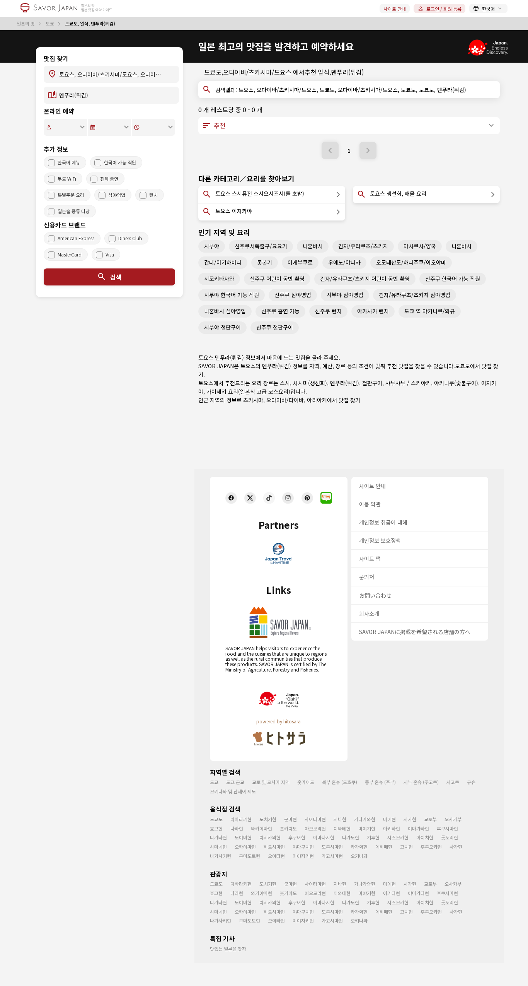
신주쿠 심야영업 (292, 295)
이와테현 (342, 828)
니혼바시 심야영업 (225, 311)
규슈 (471, 782)
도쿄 (50, 23)
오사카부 (453, 819)
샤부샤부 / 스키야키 (408, 383)
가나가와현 (364, 819)
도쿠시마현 (332, 846)
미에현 (389, 819)
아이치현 (424, 837)
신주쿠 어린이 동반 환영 (277, 278)
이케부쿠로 (300, 262)
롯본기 (264, 262)
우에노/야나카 (344, 262)
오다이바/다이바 (285, 400)
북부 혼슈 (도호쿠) (339, 782)
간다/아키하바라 (223, 262)
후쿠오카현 (431, 846)
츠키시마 (253, 400)
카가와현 (359, 846)
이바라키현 (241, 819)
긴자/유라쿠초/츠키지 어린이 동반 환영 (365, 278)
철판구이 (372, 383)
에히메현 (383, 846)
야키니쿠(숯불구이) (456, 383)
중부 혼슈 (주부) (380, 782)
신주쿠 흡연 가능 (280, 311)
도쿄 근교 (235, 782)
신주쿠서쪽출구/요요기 (261, 246)
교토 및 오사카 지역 (271, 782)
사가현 (456, 846)
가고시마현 (332, 856)
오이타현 (276, 856)
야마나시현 (323, 837)
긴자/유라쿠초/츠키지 (363, 246)
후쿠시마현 (447, 828)
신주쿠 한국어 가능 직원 (452, 278)
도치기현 (267, 819)
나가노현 (350, 837)
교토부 (430, 819)
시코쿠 (452, 782)
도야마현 (243, 837)
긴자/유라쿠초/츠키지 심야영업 (414, 295)
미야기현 (366, 828)
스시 (285, 383)
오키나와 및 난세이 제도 (233, 791)
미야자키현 (303, 856)
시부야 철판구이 (222, 327)
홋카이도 (305, 782)
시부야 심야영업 (345, 295)
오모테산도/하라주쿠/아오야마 (411, 262)
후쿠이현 (296, 837)
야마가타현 (418, 828)
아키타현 (391, 828)
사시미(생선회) (310, 383)
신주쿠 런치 (328, 311)
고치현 (406, 846)
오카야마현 (245, 846)
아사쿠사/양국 (420, 246)
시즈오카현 (398, 837)
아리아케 (317, 400)
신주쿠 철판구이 (274, 327)
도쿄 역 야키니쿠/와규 (429, 311)
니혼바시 (313, 246)
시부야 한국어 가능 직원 (231, 295)
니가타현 (218, 837)
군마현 (290, 819)
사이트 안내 (394, 8)
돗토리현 (449, 837)
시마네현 (218, 846)
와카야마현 (261, 828)
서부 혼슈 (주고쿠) (421, 782)
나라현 (236, 828)
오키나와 (359, 856)
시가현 (410, 819)
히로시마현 (274, 846)
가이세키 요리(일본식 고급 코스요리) (248, 391)
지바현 (340, 819)
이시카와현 (270, 837)
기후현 (373, 837)
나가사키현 (220, 856)
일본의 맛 (26, 23)
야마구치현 (303, 846)
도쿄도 (462, 366)
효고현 (216, 828)
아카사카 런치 (373, 311)
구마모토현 (249, 856)
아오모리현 (315, 828)
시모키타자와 (219, 278)
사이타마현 (315, 819)
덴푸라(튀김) (344, 383)
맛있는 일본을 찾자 (228, 948)
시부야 (211, 246)
